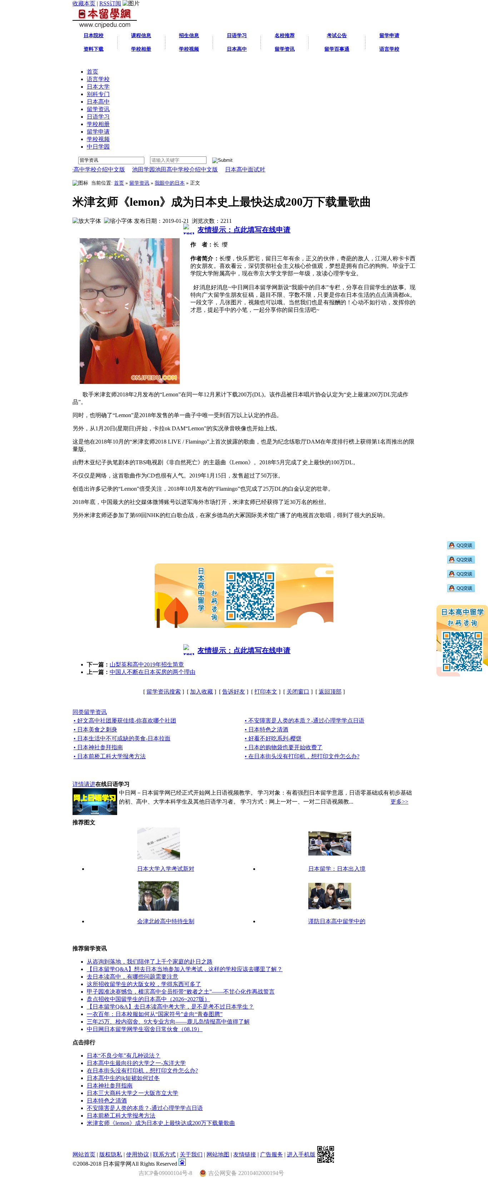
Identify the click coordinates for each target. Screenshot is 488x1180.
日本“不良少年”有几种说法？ (123, 1055)
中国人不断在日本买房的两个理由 (152, 672)
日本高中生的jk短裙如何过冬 (123, 1078)
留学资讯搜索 (163, 692)
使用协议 (137, 1154)
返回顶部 (330, 692)
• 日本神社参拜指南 (98, 747)
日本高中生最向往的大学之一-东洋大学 (136, 1063)
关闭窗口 (298, 692)
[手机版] (326, 1154)
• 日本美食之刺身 (95, 729)
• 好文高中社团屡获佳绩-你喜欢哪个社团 (125, 721)
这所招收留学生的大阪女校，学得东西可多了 (144, 984)
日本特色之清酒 (107, 1101)
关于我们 (191, 1154)
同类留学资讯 (90, 712)
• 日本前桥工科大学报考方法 (110, 756)
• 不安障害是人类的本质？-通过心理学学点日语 (304, 721)
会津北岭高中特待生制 (165, 921)
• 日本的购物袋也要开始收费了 (284, 747)
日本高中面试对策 (228, 169)
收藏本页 (84, 3)
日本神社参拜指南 (110, 1085)
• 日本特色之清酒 (266, 729)
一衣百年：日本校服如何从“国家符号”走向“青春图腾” (155, 1014)
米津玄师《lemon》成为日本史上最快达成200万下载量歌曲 (161, 1123)
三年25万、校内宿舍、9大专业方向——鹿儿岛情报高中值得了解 (168, 1022)
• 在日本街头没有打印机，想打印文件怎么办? (302, 756)
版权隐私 (110, 1154)
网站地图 (217, 1154)
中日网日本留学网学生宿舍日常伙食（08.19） (145, 1029)
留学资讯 (139, 183)
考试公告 (337, 35)
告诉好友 (233, 692)
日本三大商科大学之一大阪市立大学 (132, 1093)
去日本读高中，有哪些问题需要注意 (132, 977)
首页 (119, 183)
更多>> (399, 802)
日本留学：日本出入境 (336, 869)
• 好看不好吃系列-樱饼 (273, 738)
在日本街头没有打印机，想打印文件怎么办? (142, 1071)
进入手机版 (301, 1154)
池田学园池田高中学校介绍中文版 (155, 169)
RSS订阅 (110, 3)
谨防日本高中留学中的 (336, 921)
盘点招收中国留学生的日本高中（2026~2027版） (148, 999)
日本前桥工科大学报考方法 (121, 1115)
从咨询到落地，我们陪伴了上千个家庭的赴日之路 (150, 962)
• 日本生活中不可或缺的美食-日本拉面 (122, 738)
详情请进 (84, 784)
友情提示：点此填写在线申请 (244, 230)
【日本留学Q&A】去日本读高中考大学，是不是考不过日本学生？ (170, 1007)
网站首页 (84, 1154)
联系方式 (164, 1154)
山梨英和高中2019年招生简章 (147, 664)
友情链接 (244, 1154)
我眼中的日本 (170, 183)
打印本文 (265, 692)
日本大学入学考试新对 (165, 869)
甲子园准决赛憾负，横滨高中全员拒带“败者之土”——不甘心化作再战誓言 (181, 992)
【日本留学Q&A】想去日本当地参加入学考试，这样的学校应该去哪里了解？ (185, 969)
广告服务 (271, 1154)
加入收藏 (201, 692)
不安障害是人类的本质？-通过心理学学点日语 (145, 1108)
